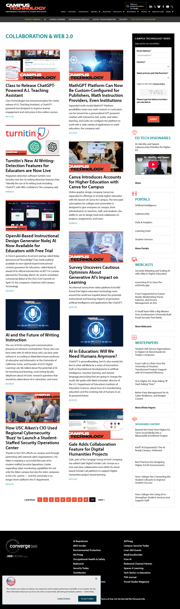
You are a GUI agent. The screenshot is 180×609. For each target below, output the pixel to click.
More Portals (142, 248)
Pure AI (127, 559)
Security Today (81, 568)
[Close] (96, 579)
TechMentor (79, 572)
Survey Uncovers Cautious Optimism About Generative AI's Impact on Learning (94, 274)
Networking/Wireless (79, 19)
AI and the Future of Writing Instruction (32, 337)
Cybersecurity (142, 213)
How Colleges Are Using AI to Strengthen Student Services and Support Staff (152, 497)
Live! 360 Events (132, 550)
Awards (94, 12)
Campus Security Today (136, 545)
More (168, 12)
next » (101, 499)
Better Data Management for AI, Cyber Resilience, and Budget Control (152, 395)
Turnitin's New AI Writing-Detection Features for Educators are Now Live (30, 165)
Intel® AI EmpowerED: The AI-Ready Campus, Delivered (150, 449)
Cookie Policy (89, 591)
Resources (131, 12)
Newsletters (158, 12)
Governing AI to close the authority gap (148, 284)
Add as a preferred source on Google (137, 6)
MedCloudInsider (133, 554)
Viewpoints (83, 12)
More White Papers (145, 407)
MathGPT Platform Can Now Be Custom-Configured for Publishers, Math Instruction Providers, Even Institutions (96, 92)
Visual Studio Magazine (136, 581)
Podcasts (117, 12)
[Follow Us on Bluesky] (159, 6)
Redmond (78, 563)
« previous (29, 499)
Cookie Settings (63, 598)
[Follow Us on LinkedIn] (150, 6)
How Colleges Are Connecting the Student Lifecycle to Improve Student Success (153, 479)
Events (144, 12)
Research (107, 12)
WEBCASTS (144, 264)
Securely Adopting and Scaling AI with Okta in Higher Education (152, 272)
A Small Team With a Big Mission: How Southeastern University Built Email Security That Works (153, 314)
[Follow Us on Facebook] (163, 6)
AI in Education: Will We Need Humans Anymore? (93, 353)
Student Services (144, 239)
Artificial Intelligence (146, 205)
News (63, 12)
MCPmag (78, 554)
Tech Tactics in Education (137, 572)
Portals (142, 199)
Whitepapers (146, 342)
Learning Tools (142, 230)
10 (92, 499)
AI (45, 19)
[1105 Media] (22, 572)
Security (123, 19)
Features (72, 12)
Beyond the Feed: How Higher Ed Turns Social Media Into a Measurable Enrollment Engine (152, 432)
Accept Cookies (87, 598)
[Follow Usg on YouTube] (167, 6)
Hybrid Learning (57, 19)
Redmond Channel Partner (138, 563)
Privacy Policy (159, 83)
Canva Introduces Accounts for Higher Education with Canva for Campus (95, 181)
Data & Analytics (143, 222)
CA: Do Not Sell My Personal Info (129, 598)
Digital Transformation (104, 19)
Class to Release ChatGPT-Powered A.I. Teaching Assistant (30, 90)
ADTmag (128, 541)
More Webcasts (143, 326)
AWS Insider (79, 545)
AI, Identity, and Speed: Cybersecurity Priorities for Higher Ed (152, 147)
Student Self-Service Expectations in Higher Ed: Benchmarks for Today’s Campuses (152, 351)
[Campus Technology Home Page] (26, 8)
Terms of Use (107, 598)
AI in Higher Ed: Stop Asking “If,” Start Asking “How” (151, 382)
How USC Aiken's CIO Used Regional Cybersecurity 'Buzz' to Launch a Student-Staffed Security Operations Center (32, 437)
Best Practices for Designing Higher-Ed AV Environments (150, 463)
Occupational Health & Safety (89, 559)
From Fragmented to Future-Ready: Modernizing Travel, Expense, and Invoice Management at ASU (150, 298)
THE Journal (130, 577)
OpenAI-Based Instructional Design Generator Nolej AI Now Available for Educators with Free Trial (32, 243)
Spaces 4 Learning (133, 568)
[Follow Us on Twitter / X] (155, 6)
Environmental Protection (87, 550)
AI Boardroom (80, 541)
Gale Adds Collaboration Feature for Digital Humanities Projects (92, 449)
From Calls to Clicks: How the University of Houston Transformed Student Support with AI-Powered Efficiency (151, 368)
